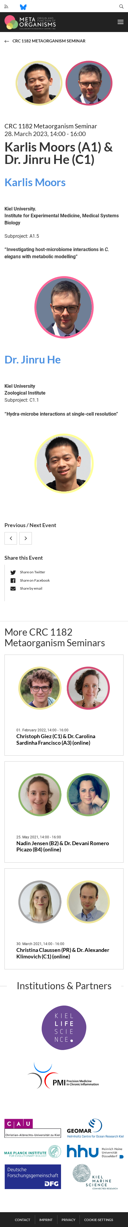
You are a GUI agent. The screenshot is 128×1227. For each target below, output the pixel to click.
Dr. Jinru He (32, 359)
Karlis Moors (35, 182)
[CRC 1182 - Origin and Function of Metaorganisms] (30, 22)
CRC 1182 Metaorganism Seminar (50, 126)
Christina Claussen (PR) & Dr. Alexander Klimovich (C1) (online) (62, 953)
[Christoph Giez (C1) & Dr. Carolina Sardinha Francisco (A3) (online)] (64, 688)
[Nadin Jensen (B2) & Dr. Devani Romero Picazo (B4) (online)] (64, 795)
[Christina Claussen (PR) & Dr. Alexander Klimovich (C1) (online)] (64, 902)
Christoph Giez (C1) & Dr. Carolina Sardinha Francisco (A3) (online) (55, 739)
